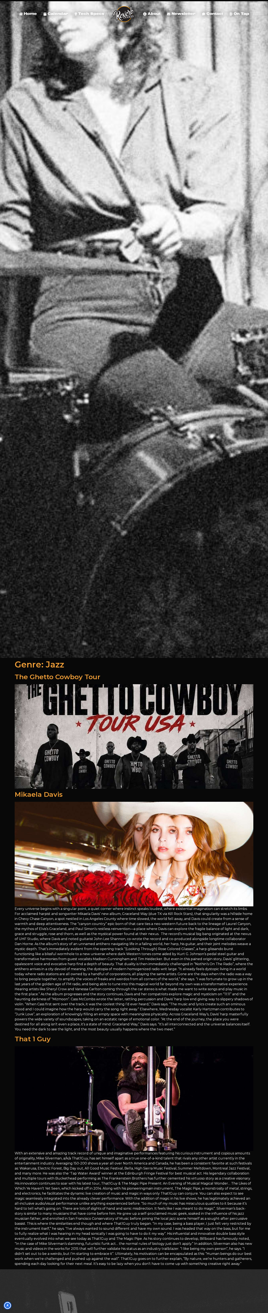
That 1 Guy (33, 1039)
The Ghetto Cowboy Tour (57, 677)
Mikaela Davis (39, 794)
